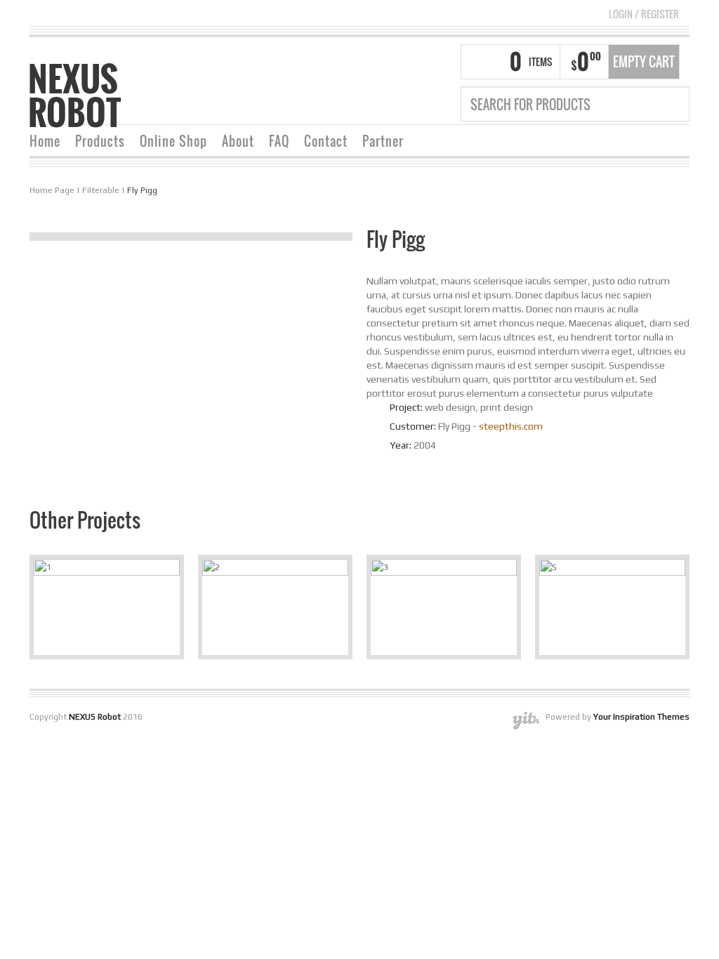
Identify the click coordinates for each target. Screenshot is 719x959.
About (238, 141)
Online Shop (173, 141)
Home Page (51, 190)
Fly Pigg (142, 190)
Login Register (644, 13)
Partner (383, 141)
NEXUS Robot (74, 95)
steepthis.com (511, 426)
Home (44, 141)
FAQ (279, 141)
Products (100, 141)
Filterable (100, 190)
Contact (326, 141)
